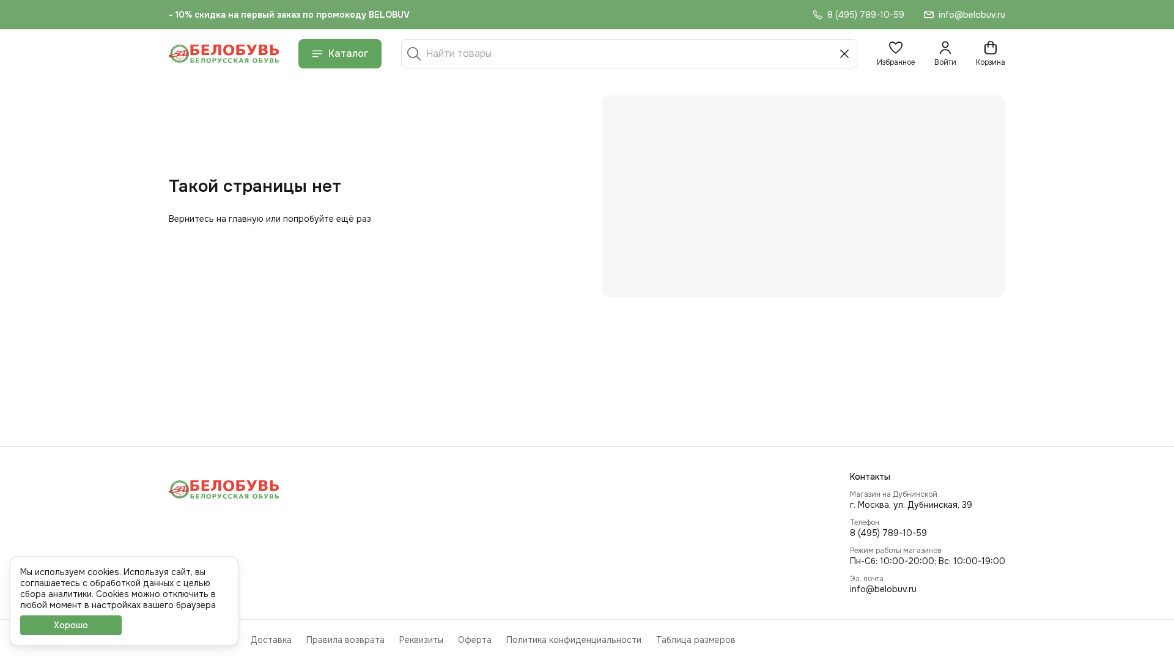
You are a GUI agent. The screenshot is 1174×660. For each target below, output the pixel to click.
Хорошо (71, 625)
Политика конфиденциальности (573, 639)
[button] (896, 53)
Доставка (271, 639)
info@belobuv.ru (883, 589)
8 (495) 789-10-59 (888, 532)
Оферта (475, 639)
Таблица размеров (696, 639)
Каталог (348, 53)
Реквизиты (421, 639)
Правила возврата (345, 639)
